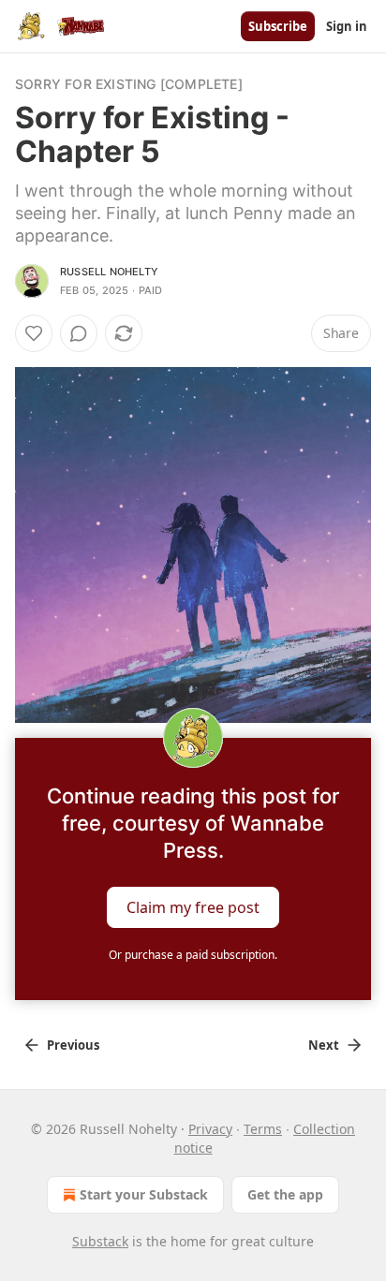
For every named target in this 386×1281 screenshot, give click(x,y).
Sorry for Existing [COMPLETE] (129, 84)
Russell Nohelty (109, 271)
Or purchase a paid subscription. (193, 955)
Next (323, 1045)
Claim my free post (193, 907)
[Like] (33, 333)
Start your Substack (144, 1194)
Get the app (285, 1194)
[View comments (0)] (78, 333)
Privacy (210, 1129)
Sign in (346, 26)
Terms (263, 1129)
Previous (73, 1045)
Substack (100, 1241)
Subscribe (277, 26)
